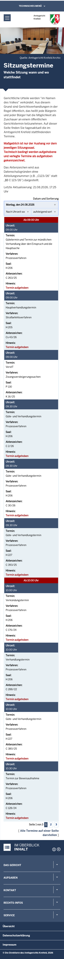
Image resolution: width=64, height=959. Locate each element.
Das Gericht (12, 865)
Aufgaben (11, 877)
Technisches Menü (30, 6)
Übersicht (9, 926)
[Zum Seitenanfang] (58, 849)
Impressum (9, 944)
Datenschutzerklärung (16, 935)
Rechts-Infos (13, 902)
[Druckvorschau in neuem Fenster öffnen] (53, 849)
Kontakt (10, 890)
